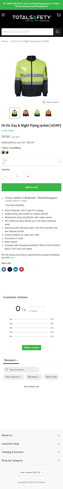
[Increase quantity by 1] (28, 176)
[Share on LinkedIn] (15, 269)
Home (5, 41)
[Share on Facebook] (4, 269)
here (12, 257)
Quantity (6, 169)
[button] (14, 113)
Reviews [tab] (11, 360)
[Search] (57, 31)
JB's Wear (9, 130)
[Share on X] (9, 269)
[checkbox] (51, 377)
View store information (15, 205)
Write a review (31, 347)
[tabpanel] (31, 393)
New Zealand (30, 472)
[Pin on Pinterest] (21, 269)
